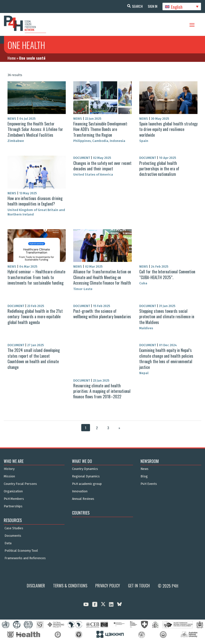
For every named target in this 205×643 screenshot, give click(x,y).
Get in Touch (139, 586)
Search (137, 6)
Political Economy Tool (21, 550)
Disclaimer (36, 586)
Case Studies (13, 528)
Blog (144, 476)
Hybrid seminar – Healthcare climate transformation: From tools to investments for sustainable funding (36, 277)
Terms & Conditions (70, 586)
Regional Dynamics (86, 476)
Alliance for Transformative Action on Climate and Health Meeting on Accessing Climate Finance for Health (102, 277)
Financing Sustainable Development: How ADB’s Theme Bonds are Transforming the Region (100, 129)
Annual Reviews (83, 499)
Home (12, 58)
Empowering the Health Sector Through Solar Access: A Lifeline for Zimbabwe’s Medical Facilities (35, 129)
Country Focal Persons (20, 484)
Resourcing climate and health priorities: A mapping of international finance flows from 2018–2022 (101, 391)
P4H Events (148, 484)
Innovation (80, 491)
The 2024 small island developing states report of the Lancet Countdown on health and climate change (34, 358)
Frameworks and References (25, 558)
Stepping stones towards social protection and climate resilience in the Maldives (166, 316)
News (144, 469)
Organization (13, 491)
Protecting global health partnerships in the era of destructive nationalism (159, 168)
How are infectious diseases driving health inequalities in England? (35, 201)
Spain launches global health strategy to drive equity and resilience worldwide (168, 129)
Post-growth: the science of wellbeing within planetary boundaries (102, 314)
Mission (9, 476)
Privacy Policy (107, 586)
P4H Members (14, 499)
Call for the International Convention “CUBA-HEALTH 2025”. (167, 274)
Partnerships (13, 506)
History (9, 469)
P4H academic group (87, 484)
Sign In (152, 6)
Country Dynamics (85, 469)
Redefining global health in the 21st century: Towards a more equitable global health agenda (35, 316)
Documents (12, 535)
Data (8, 543)
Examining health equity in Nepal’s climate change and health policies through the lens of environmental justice (166, 358)
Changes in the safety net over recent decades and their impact (102, 166)
